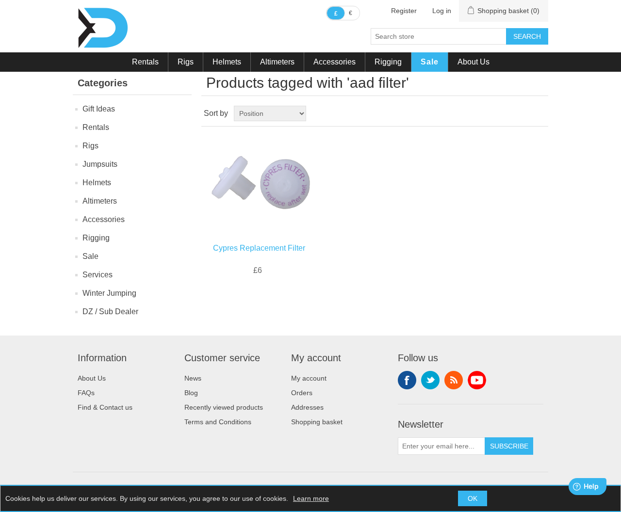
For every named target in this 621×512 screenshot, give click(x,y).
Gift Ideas (98, 109)
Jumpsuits (99, 164)
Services (97, 275)
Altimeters (277, 62)
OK (472, 498)
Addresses (307, 407)
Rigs (186, 62)
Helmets (226, 62)
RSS (453, 380)
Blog (191, 393)
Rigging (388, 62)
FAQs (86, 393)
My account (309, 378)
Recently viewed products (223, 407)
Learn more (311, 498)
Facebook (407, 380)
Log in (441, 11)
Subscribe (509, 446)
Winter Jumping (109, 293)
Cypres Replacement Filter (259, 248)
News (192, 378)
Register (404, 11)
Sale (430, 62)
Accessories (334, 62)
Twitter (430, 380)
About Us (474, 62)
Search (527, 36)
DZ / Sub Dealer (110, 311)
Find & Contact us (105, 407)
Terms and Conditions (217, 422)
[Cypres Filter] (259, 183)
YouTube (477, 380)
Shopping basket (317, 422)
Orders (301, 393)
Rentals (145, 62)
